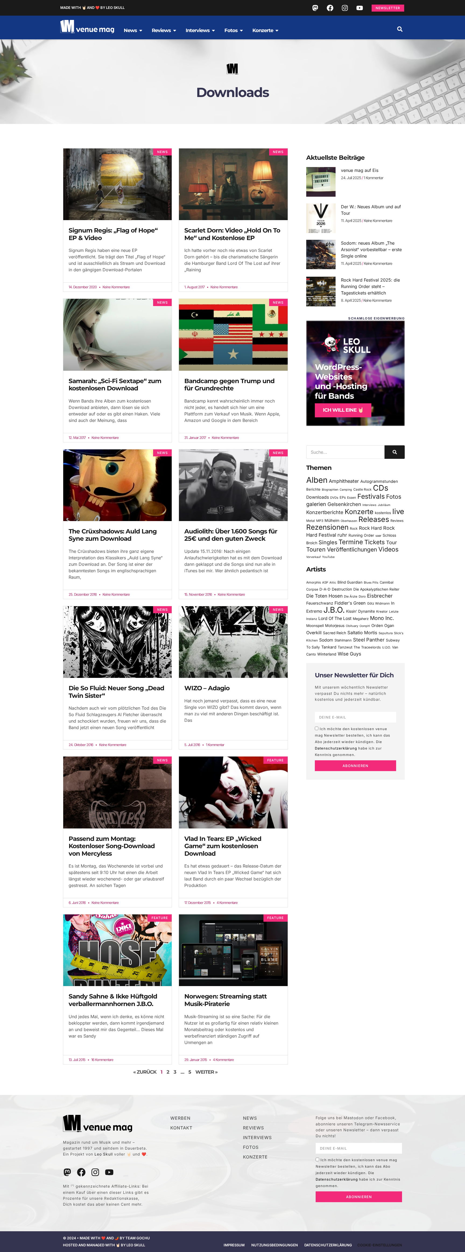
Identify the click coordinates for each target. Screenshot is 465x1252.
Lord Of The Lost (334, 618)
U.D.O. (386, 647)
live (398, 511)
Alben (316, 480)
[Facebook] (330, 8)
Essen (351, 498)
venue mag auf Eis (359, 170)
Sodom (326, 640)
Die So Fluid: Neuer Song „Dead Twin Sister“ (116, 691)
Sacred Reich (334, 633)
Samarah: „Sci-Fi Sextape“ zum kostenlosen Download (115, 384)
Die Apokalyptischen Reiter (376, 589)
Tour (391, 542)
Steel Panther (369, 640)
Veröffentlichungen (352, 549)
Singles (328, 542)
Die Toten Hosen (324, 596)
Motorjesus (334, 625)
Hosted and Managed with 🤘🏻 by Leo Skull (104, 1245)
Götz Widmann (378, 603)
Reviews (397, 521)
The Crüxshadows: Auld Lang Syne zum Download (113, 535)
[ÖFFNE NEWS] (140, 30)
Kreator (382, 611)
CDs (380, 488)
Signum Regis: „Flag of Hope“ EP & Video (113, 234)
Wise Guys (349, 654)
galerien (316, 504)
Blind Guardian (349, 582)
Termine (351, 542)
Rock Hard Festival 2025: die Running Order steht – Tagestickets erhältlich (370, 286)
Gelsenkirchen (344, 504)
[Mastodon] (315, 8)
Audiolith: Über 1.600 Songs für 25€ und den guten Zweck (230, 535)
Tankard (328, 647)
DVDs (334, 498)
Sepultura (386, 633)
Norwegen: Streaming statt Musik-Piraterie (225, 1000)
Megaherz (361, 619)
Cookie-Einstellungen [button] (379, 1245)
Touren (316, 549)
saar (378, 535)
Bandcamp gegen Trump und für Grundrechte (229, 384)
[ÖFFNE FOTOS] (241, 30)
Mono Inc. (382, 618)
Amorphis (313, 582)
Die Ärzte (350, 596)
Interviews (369, 505)
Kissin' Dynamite (360, 611)
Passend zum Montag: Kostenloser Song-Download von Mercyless (112, 846)
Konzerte (359, 512)
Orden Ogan (382, 625)
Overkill (314, 632)
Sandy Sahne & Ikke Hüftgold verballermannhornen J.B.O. (113, 1000)
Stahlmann (343, 640)
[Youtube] (359, 8)
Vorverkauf (313, 557)
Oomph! (365, 626)
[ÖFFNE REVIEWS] (174, 30)
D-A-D (324, 589)
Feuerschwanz (319, 603)
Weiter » (206, 1072)
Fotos (393, 496)
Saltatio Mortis (362, 632)
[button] (400, 29)
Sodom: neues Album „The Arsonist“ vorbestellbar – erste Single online (371, 249)
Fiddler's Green (350, 603)
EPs (343, 497)
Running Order (361, 535)
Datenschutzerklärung (336, 748)
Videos (388, 549)
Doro (362, 596)
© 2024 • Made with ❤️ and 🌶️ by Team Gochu (106, 1238)
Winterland (326, 654)
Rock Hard (370, 528)
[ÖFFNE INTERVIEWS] (213, 30)
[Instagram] (344, 8)
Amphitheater (344, 481)
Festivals (371, 496)
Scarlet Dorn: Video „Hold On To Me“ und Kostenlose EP (232, 234)
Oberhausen (349, 521)
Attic (332, 582)
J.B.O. (334, 610)
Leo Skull (103, 1154)
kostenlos (383, 513)
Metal (310, 521)
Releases (373, 519)
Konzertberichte (324, 512)
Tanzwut (345, 647)
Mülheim (332, 520)
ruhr (342, 535)
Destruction (342, 589)
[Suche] (395, 452)
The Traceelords (367, 647)
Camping (346, 489)
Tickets (374, 542)
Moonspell (315, 625)
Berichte (313, 489)
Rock (354, 528)
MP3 (319, 521)
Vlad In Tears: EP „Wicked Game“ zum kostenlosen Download (222, 846)
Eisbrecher (380, 596)
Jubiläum (384, 505)
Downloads (317, 497)
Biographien (330, 489)
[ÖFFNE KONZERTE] (276, 30)
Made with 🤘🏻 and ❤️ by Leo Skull (92, 7)
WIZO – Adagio (207, 688)
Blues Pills (371, 582)
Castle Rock (362, 489)
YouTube (328, 557)
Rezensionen (327, 527)
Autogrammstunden (379, 481)
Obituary (352, 626)
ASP (325, 582)
